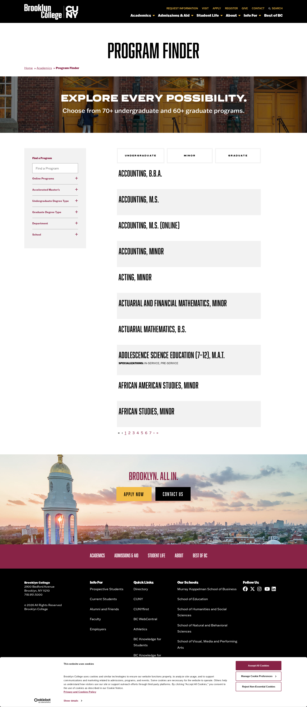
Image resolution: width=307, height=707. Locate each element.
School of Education (192, 599)
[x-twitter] (252, 589)
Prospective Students (106, 589)
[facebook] (245, 589)
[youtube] (266, 589)
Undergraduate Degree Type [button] (50, 201)
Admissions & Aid (174, 15)
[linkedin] (274, 589)
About (231, 15)
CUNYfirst (141, 609)
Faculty (95, 619)
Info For (250, 15)
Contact (258, 8)
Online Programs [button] (43, 178)
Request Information (182, 8)
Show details (71, 700)
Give (245, 8)
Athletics (140, 629)
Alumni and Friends (104, 609)
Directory (141, 589)
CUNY (138, 599)
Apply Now (134, 494)
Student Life (208, 15)
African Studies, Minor (147, 411)
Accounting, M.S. (139, 199)
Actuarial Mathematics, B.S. (152, 329)
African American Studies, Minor (158, 385)
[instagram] (259, 589)
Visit (205, 8)
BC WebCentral (145, 619)
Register (231, 8)
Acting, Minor (135, 277)
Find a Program (42, 158)
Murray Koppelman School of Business (207, 589)
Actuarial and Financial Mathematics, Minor (173, 303)
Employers (98, 629)
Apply (217, 8)
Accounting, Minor (141, 251)
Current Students (103, 599)
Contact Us (173, 494)
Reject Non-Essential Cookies (258, 686)
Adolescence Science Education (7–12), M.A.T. (172, 355)
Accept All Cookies (258, 665)
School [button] (36, 234)
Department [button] (40, 223)
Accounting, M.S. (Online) (149, 225)
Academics (140, 15)
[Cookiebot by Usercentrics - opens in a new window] (42, 700)
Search (277, 8)
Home (28, 68)
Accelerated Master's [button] (46, 189)
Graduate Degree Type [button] (46, 212)
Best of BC (273, 15)
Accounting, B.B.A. (140, 173)
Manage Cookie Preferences (256, 676)
